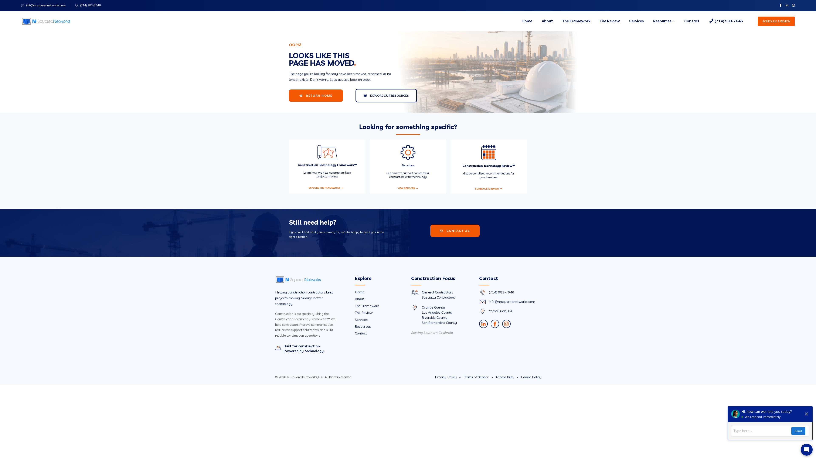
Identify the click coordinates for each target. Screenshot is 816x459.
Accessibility (505, 377)
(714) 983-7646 (90, 5)
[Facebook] (495, 324)
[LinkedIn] (483, 324)
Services (636, 20)
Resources (662, 20)
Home (527, 20)
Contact (692, 20)
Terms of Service (476, 377)
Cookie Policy (531, 377)
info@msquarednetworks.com (46, 5)
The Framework (576, 20)
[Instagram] (506, 324)
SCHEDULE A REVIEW (776, 21)
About (547, 20)
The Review (610, 20)
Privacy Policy (446, 377)
